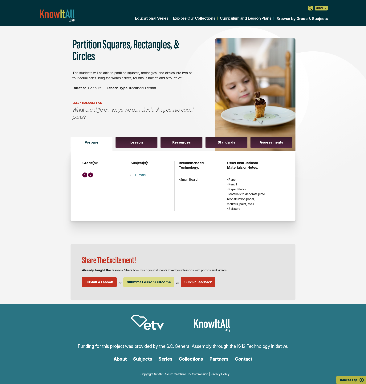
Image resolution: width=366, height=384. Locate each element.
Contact (243, 359)
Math (142, 175)
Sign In (321, 8)
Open (135, 174)
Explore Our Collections (194, 18)
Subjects (142, 359)
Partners (219, 359)
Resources (181, 142)
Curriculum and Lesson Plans (245, 18)
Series (165, 359)
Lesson (136, 142)
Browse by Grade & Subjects (302, 18)
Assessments (271, 142)
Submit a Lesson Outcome (149, 282)
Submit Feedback (198, 282)
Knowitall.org (57, 16)
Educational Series (152, 18)
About (120, 359)
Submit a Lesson (99, 282)
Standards (226, 142)
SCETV (149, 323)
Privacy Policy (220, 374)
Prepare (91, 142)
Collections (191, 359)
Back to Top (348, 380)
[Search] (310, 8)
